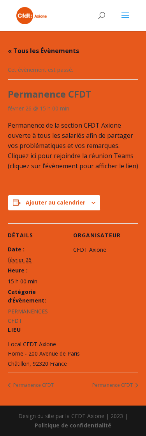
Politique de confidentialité (73, 425)
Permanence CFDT (33, 385)
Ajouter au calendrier (55, 202)
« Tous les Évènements (43, 50)
